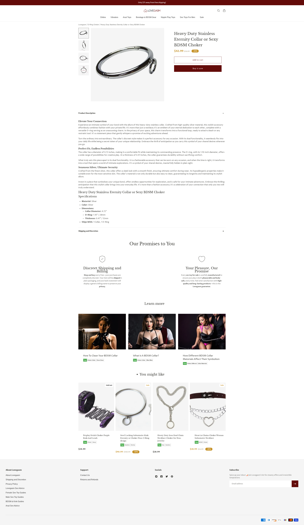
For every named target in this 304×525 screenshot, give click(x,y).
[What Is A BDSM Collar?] (152, 339)
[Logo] (152, 10)
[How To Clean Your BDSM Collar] (102, 339)
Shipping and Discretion (88, 231)
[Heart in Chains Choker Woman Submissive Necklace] (208, 407)
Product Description (86, 113)
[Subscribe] (295, 483)
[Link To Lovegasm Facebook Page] (161, 476)
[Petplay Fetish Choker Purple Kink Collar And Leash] (96, 407)
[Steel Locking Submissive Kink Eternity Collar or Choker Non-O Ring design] (133, 407)
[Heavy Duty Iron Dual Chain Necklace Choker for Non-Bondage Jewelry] (170, 407)
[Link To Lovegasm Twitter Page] (166, 476)
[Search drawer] (218, 10)
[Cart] (224, 10)
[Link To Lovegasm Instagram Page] (156, 476)
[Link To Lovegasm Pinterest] (172, 476)
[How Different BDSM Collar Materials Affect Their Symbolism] (202, 341)
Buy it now (198, 68)
